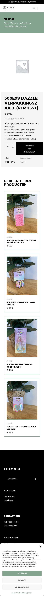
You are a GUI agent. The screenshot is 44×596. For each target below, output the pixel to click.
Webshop (16, 2)
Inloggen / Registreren (28, 2)
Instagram (9, 496)
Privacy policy (26, 593)
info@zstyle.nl (10, 525)
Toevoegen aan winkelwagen (29, 148)
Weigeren (22, 580)
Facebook (8, 500)
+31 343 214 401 (11, 522)
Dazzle (23, 162)
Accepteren (22, 573)
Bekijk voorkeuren (22, 587)
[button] (40, 546)
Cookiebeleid (16, 593)
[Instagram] (9, 2)
